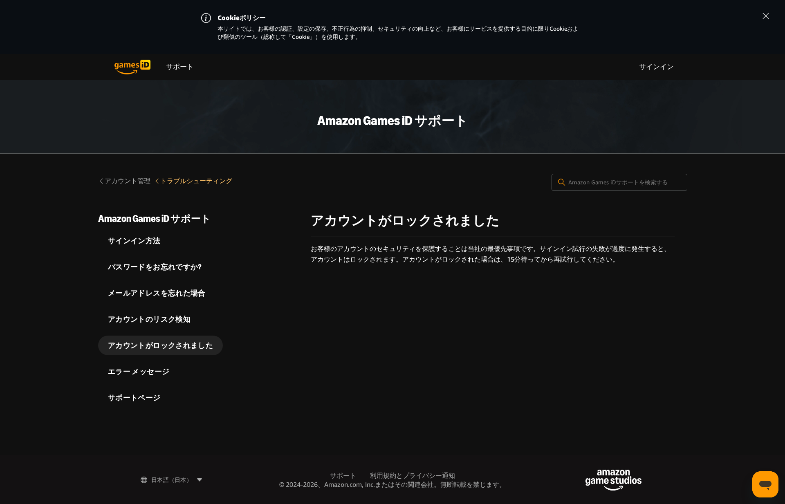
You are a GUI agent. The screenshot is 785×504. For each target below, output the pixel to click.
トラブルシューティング (196, 181)
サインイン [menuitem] (656, 67)
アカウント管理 (127, 181)
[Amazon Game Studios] (613, 480)
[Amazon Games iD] (132, 67)
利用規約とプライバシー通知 (412, 475)
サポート (180, 67)
